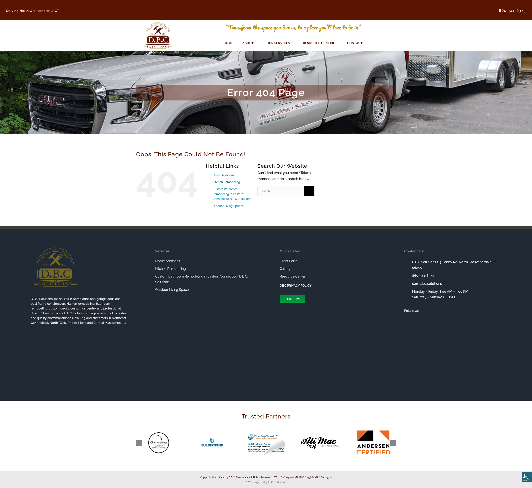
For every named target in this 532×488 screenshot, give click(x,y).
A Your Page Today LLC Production (266, 482)
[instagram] (412, 320)
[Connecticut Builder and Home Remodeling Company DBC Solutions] (158, 22)
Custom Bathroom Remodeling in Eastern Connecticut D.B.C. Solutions (232, 194)
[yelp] (432, 320)
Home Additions (223, 175)
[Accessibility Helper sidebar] (527, 477)
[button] (139, 443)
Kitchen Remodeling (226, 182)
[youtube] (425, 320)
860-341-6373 (423, 276)
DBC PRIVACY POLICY (296, 285)
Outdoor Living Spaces (228, 206)
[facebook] (405, 320)
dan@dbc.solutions (427, 284)
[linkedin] (418, 320)
